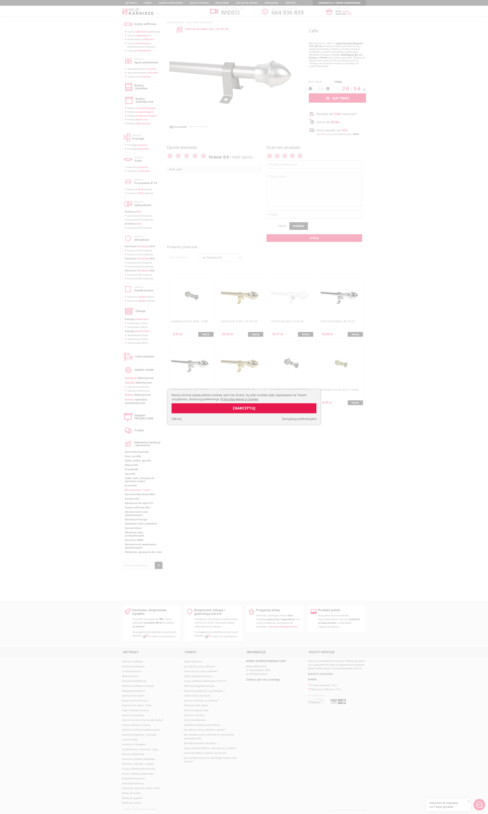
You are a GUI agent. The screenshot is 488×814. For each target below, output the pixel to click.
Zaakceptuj (244, 408)
